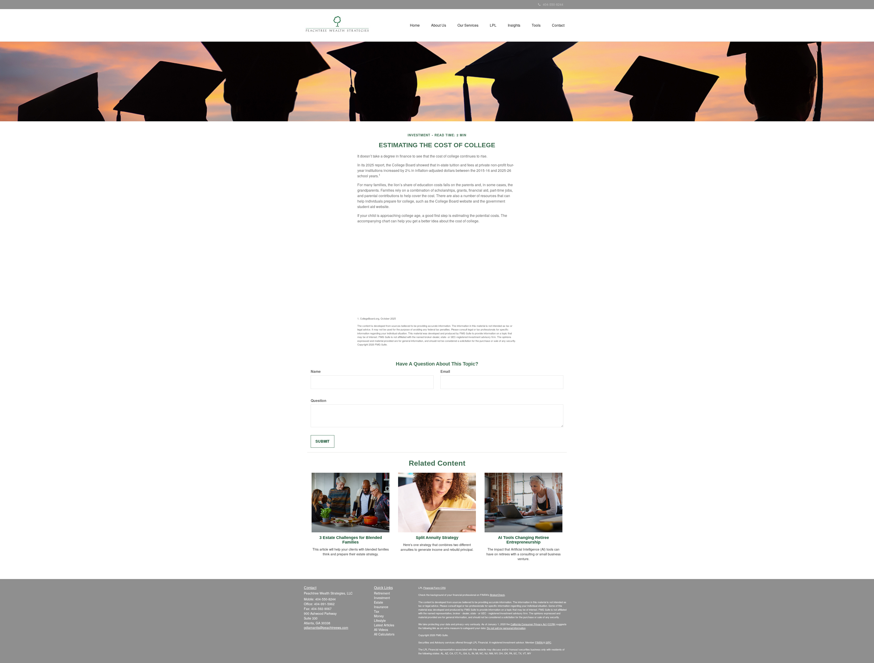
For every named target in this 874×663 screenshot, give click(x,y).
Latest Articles (384, 625)
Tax (376, 611)
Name (316, 371)
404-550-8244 (553, 4)
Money (379, 616)
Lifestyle (380, 620)
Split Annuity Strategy (437, 537)
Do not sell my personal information (506, 628)
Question (318, 400)
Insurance (381, 607)
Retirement (382, 593)
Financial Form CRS (434, 587)
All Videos (381, 629)
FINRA (539, 642)
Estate (378, 602)
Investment (382, 597)
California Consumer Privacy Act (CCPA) (533, 624)
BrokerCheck (497, 595)
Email (445, 371)
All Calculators (384, 634)
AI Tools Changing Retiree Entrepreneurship (523, 539)
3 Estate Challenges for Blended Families (350, 539)
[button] (438, 25)
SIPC (548, 642)
